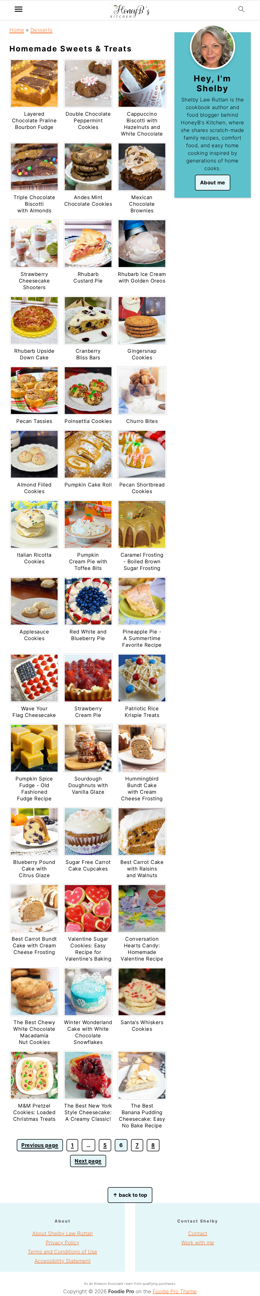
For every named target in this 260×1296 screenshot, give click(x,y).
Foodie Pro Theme (175, 1291)
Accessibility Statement (63, 1261)
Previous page (39, 1145)
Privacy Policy (62, 1243)
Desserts (41, 30)
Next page (88, 1161)
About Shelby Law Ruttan (62, 1233)
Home (16, 30)
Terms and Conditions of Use (62, 1252)
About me (212, 183)
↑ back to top (130, 1195)
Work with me (197, 1243)
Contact (197, 1233)
